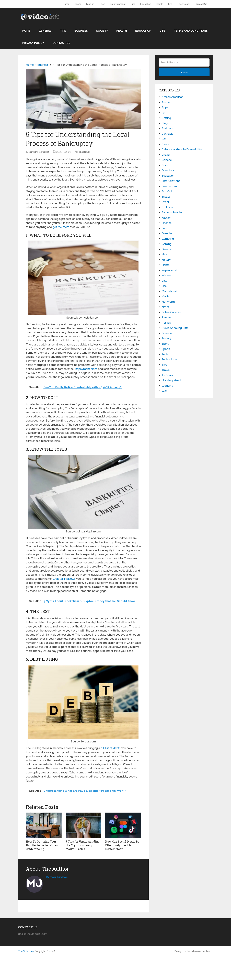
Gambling (168, 238)
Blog (165, 123)
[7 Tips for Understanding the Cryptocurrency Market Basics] (83, 825)
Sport (165, 343)
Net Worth (168, 301)
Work (165, 391)
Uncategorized (171, 380)
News (165, 307)
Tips (133, 4)
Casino (166, 144)
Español (167, 191)
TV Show (167, 375)
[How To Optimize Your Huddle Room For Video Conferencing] (44, 825)
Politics (166, 322)
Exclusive (168, 207)
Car (164, 139)
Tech (102, 4)
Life (170, 4)
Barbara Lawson (38, 151)
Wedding (167, 385)
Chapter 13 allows (64, 578)
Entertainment (117, 4)
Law (164, 280)
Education (145, 4)
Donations (168, 170)
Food (165, 228)
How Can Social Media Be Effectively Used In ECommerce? (122, 845)
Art (163, 112)
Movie (165, 296)
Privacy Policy (33, 43)
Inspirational (169, 270)
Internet (167, 275)
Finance (167, 223)
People (166, 317)
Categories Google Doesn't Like (182, 149)
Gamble (167, 233)
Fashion (90, 4)
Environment (170, 186)
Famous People (172, 212)
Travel (166, 370)
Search (184, 72)
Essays (166, 196)
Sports (78, 4)
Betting (166, 118)
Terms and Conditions (191, 30)
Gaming (166, 244)
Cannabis (167, 133)
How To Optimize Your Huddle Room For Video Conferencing (41, 845)
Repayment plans (86, 369)
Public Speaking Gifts (175, 328)
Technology (183, 4)
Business (81, 30)
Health (159, 4)
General (45, 30)
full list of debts (111, 748)
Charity (166, 154)
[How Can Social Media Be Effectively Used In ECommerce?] (123, 825)
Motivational (169, 291)
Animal (166, 102)
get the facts (61, 227)
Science (167, 333)
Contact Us (201, 4)
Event (165, 202)
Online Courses (171, 312)
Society (102, 30)
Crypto (166, 165)
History (166, 259)
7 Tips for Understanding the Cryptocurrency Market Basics (83, 845)
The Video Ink (26, 951)
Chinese (167, 160)
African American (172, 97)
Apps (165, 107)
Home (66, 4)
